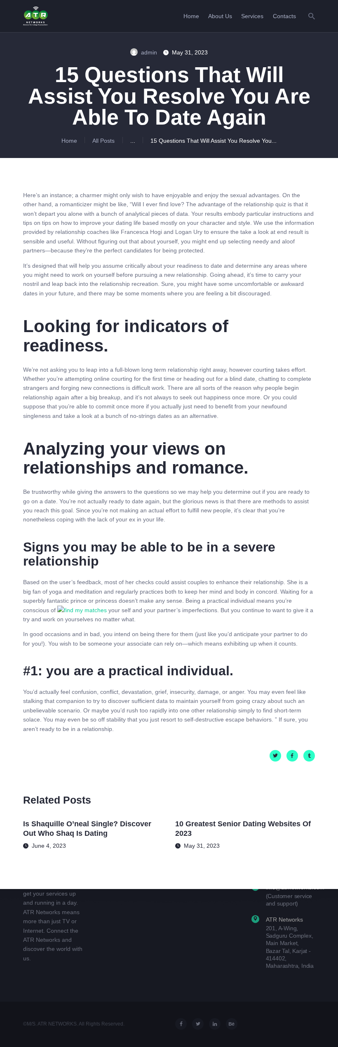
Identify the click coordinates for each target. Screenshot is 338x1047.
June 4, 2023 (49, 845)
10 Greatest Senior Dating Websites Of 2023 (243, 828)
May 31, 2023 (202, 845)
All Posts (103, 140)
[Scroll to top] (325, 1029)
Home (69, 140)
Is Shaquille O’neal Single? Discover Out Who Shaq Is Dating (87, 828)
